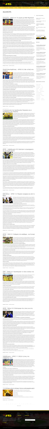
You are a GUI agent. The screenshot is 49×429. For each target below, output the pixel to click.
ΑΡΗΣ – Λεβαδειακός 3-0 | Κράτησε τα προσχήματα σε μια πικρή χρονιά (18, 150)
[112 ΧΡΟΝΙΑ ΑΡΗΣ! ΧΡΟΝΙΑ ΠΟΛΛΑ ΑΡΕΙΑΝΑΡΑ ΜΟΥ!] (8, 393)
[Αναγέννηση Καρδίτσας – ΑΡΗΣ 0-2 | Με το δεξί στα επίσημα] (8, 75)
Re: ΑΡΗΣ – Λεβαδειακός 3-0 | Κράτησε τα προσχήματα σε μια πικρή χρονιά (41, 45)
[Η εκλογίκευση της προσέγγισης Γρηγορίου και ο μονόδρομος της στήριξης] (8, 116)
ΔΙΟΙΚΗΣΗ (37, 88)
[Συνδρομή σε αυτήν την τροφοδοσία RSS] (34, 15)
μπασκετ (42, 98)
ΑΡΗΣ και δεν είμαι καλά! (33, 7)
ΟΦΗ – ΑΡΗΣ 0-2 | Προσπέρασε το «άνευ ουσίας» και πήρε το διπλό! (18, 272)
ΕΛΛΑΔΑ (41, 88)
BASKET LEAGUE (38, 84)
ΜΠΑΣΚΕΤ (42, 95)
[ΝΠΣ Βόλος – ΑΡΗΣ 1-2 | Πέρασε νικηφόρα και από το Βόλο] (8, 200)
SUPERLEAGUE (38, 85)
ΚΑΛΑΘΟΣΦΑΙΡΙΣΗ (38, 92)
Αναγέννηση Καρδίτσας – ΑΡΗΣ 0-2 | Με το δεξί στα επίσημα (18, 70)
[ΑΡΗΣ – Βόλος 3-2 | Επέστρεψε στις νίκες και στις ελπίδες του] (8, 314)
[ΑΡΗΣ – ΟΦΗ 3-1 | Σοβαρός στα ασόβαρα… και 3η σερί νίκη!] (8, 240)
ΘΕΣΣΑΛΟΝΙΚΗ (42, 91)
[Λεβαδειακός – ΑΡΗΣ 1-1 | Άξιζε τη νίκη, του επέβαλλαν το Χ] (8, 362)
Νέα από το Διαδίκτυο (26, 7)
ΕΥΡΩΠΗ (37, 91)
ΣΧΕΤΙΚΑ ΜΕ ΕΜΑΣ (20, 417)
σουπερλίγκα (42, 99)
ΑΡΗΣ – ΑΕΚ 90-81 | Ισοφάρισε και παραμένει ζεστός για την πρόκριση (40, 30)
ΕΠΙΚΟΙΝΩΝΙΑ (19, 421)
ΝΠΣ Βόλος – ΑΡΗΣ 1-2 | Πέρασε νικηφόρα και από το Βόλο (19, 194)
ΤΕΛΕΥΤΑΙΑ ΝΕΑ (19, 420)
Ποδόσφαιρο (11, 7)
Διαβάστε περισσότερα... (12, 65)
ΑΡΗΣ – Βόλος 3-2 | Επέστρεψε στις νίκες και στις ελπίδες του (18, 309)
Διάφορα (20, 7)
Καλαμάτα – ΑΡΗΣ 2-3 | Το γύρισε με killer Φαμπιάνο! (18, 18)
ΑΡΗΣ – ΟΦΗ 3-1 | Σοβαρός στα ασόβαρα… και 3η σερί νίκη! (19, 235)
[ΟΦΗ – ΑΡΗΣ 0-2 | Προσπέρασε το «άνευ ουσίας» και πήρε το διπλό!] (8, 277)
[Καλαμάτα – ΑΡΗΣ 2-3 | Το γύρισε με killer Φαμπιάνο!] (8, 22)
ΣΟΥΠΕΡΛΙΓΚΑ (38, 98)
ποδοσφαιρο (38, 99)
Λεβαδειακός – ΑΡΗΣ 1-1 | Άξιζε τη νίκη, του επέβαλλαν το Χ (16, 357)
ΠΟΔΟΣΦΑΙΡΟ (19, 418)
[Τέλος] (30, 404)
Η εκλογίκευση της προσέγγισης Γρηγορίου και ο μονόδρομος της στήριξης (17, 110)
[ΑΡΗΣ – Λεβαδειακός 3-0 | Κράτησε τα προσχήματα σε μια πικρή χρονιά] (8, 155)
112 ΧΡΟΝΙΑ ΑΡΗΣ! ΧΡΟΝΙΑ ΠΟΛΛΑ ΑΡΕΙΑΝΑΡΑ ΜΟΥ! (18, 388)
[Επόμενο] (29, 404)
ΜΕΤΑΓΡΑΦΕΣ (38, 95)
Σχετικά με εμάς (6, 7)
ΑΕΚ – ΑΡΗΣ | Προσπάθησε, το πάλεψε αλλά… (41, 27)
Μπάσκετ (16, 7)
